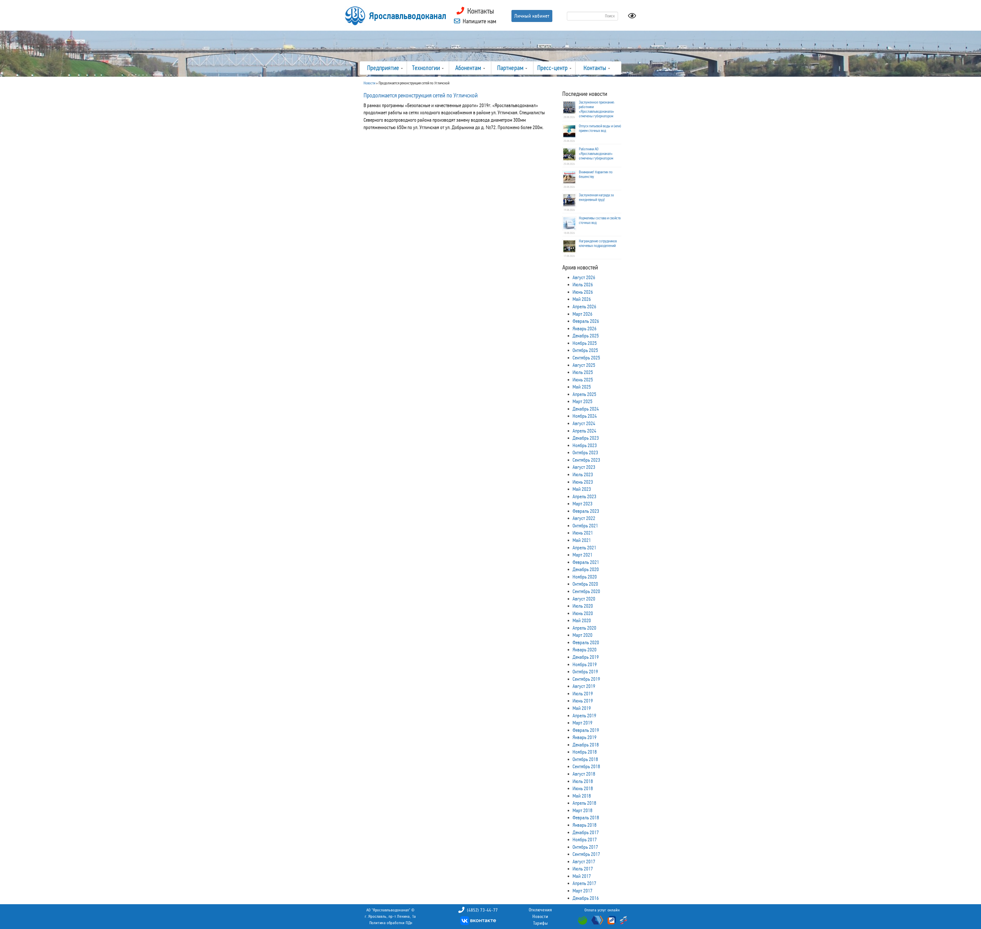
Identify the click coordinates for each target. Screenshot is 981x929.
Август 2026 (584, 277)
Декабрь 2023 (586, 438)
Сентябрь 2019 (586, 679)
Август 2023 (584, 467)
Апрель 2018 (584, 803)
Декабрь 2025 (586, 336)
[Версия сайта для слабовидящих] (632, 17)
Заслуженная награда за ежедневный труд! (596, 197)
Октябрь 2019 (585, 672)
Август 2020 (584, 599)
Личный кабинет (532, 16)
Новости (540, 916)
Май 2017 (582, 876)
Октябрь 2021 (585, 526)
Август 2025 (584, 365)
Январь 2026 (585, 328)
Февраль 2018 (586, 817)
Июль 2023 (583, 474)
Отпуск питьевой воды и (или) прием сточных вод (600, 128)
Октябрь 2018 (585, 759)
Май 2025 (582, 387)
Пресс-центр (553, 68)
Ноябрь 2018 (585, 752)
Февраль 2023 (586, 511)
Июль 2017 (583, 869)
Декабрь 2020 (586, 569)
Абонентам (469, 68)
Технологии (426, 68)
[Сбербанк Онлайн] (583, 920)
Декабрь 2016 (586, 898)
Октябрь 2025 (585, 350)
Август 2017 (584, 861)
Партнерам (511, 68)
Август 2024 (584, 423)
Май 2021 (582, 540)
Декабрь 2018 (586, 745)
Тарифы (540, 923)
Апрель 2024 (584, 431)
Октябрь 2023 (585, 452)
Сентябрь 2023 (586, 460)
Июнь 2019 (583, 701)
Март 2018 (582, 810)
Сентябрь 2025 (586, 358)
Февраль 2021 (586, 562)
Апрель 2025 (584, 394)
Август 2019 (584, 686)
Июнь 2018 (583, 788)
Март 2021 (582, 555)
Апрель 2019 (584, 715)
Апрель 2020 (584, 628)
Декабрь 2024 (586, 409)
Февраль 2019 (586, 730)
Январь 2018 (585, 825)
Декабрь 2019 (586, 657)
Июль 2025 (583, 372)
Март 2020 (582, 635)
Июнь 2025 (583, 380)
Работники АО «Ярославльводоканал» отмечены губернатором (596, 154)
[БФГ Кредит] (622, 920)
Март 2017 (582, 891)
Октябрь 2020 (585, 584)
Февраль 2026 (586, 321)
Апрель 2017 (584, 883)
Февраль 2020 (586, 642)
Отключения (540, 910)
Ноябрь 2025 (585, 343)
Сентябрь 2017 (586, 854)
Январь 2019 (585, 737)
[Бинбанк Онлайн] (597, 920)
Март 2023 (582, 504)
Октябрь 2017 (585, 847)
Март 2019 (582, 723)
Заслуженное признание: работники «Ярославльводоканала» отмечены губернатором (597, 109)
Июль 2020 (583, 606)
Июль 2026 (583, 284)
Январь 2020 (585, 650)
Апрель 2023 (584, 496)
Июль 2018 (583, 781)
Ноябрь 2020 (585, 577)
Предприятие (383, 68)
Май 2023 (582, 489)
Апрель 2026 (584, 306)
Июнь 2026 (583, 292)
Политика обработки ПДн (391, 922)
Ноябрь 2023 (585, 445)
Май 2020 (582, 620)
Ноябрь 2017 (585, 839)
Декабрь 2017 (586, 832)
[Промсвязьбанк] (611, 920)
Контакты (595, 68)
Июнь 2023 (583, 482)
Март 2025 (582, 401)
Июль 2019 (583, 693)
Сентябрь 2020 (586, 591)
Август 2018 (584, 774)
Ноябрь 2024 (585, 416)
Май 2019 (582, 708)
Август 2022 (584, 518)
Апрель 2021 (584, 548)
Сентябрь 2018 (586, 766)
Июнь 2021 (583, 533)
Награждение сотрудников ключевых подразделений (598, 243)
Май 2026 (582, 299)
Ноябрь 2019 (585, 664)
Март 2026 (582, 314)
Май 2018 (582, 796)
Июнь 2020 (583, 613)
